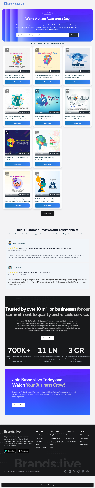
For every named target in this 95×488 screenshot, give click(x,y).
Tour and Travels (41, 447)
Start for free (47, 338)
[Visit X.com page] (75, 471)
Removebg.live (71, 441)
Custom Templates (56, 441)
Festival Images (55, 438)
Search (73, 35)
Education (39, 441)
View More (47, 213)
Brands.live (12, 431)
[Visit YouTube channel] (88, 471)
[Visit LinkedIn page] (71, 471)
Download (17, 82)
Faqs (51, 447)
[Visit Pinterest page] (84, 471)
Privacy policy (84, 435)
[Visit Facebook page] (66, 471)
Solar (37, 444)
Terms (82, 441)
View (20, 63)
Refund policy (84, 438)
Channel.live (70, 438)
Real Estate (39, 438)
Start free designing (47, 485)
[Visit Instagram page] (79, 471)
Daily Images (54, 435)
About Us (53, 444)
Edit (13, 63)
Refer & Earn (84, 444)
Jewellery (39, 435)
